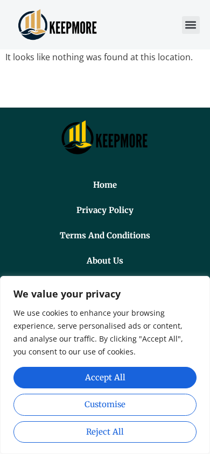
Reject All (105, 432)
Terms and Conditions (105, 235)
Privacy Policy (105, 210)
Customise (105, 404)
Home (105, 185)
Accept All (105, 377)
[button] (191, 25)
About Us (105, 261)
